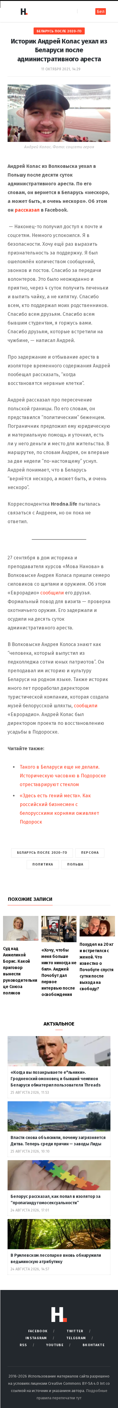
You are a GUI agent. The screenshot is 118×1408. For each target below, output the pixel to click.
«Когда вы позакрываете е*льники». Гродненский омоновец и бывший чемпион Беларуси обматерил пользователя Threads (56, 1079)
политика (42, 864)
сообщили (52, 593)
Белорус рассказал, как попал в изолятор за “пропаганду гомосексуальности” (55, 1199)
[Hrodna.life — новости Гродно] (23, 11)
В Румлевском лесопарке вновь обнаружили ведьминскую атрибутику (56, 1258)
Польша (75, 864)
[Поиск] (82, 11)
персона (90, 853)
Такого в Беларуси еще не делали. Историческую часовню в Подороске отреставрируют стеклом (63, 775)
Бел (100, 11)
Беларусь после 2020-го (59, 31)
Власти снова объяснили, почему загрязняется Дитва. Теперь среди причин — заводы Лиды (58, 1141)
